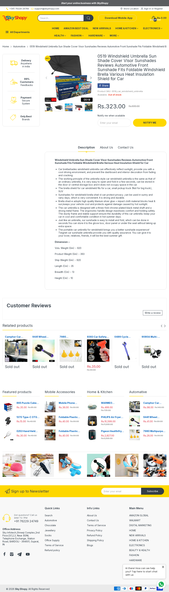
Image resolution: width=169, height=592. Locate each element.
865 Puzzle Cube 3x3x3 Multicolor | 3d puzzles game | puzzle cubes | (27, 403)
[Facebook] (4, 554)
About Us (92, 515)
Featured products (17, 392)
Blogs (90, 545)
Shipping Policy (95, 540)
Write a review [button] (153, 312)
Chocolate (50, 525)
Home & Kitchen (99, 392)
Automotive (51, 520)
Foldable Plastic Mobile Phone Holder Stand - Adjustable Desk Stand (68, 417)
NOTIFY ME (149, 122)
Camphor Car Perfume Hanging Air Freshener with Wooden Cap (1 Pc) (16, 336)
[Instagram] (12, 554)
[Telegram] (19, 554)
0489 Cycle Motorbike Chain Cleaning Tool (124, 336)
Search (48, 515)
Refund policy (52, 550)
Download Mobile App (119, 17)
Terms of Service (54, 545)
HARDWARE (135, 560)
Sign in (148, 8)
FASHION (134, 555)
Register (158, 8)
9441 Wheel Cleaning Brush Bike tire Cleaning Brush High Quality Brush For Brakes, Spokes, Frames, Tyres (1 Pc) (43, 336)
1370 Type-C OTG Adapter (27, 417)
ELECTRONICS (137, 545)
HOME (132, 530)
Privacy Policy (94, 530)
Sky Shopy (21, 589)
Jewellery (50, 530)
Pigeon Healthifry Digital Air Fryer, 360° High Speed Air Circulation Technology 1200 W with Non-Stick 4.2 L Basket (112, 431)
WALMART (135, 520)
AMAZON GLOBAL (139, 515)
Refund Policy (94, 535)
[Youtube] (27, 554)
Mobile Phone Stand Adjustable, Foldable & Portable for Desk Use (70, 403)
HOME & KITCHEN (139, 540)
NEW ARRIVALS (137, 535)
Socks (48, 535)
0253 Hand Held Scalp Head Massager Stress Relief (27, 431)
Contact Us (93, 520)
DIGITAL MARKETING (140, 525)
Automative (138, 392)
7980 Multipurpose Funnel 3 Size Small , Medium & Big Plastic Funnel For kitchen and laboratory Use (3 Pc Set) (70, 336)
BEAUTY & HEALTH (139, 550)
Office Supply (52, 540)
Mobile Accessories (60, 392)
